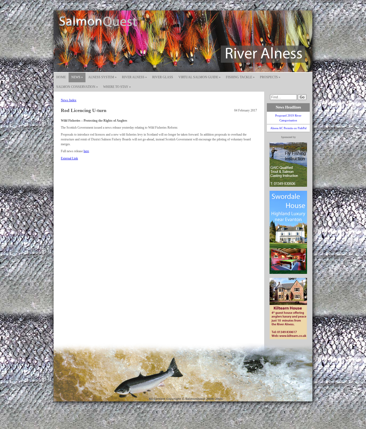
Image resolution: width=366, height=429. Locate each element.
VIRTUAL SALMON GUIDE (199, 77)
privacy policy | (184, 408)
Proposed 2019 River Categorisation (288, 118)
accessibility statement (208, 408)
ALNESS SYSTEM (102, 77)
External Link (69, 158)
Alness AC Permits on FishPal (288, 128)
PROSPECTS (270, 77)
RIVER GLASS (162, 77)
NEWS (77, 77)
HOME (61, 77)
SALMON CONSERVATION (77, 87)
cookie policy (163, 408)
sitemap (148, 408)
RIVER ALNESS (134, 77)
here (86, 151)
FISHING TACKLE (240, 77)
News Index (68, 100)
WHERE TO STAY (117, 87)
